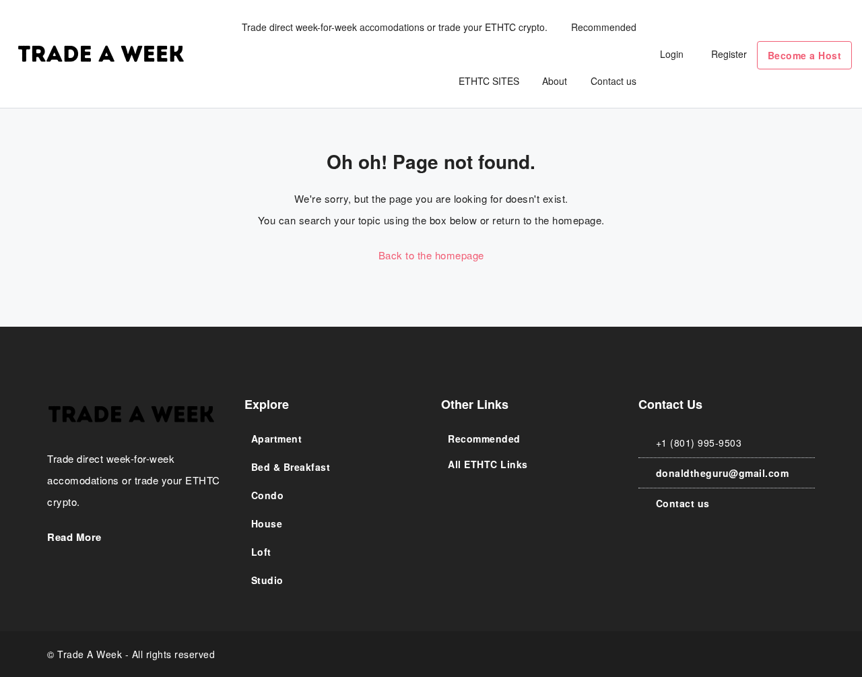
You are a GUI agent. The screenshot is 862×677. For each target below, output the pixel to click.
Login (672, 54)
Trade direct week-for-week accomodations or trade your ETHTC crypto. (395, 27)
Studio (267, 580)
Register (729, 54)
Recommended (603, 27)
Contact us (613, 81)
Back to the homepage (431, 255)
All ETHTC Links (488, 464)
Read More (75, 536)
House (267, 523)
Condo (267, 495)
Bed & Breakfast (291, 467)
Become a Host (805, 55)
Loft (261, 551)
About (554, 81)
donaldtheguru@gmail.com (722, 473)
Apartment (276, 438)
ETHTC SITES (489, 81)
